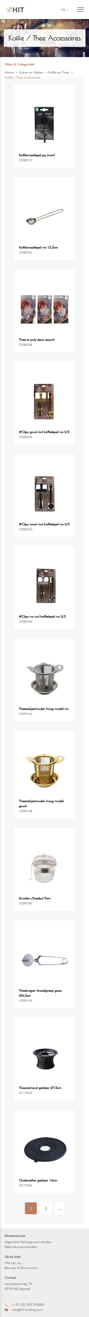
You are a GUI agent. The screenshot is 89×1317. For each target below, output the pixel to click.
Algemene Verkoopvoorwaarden (28, 1242)
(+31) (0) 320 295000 (28, 1305)
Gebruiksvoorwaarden (21, 1247)
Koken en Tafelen (31, 72)
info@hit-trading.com (27, 1310)
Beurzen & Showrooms (21, 1268)
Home (9, 72)
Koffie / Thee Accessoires (22, 77)
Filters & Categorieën (20, 64)
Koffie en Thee (58, 72)
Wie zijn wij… (14, 1263)
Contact (10, 1277)
